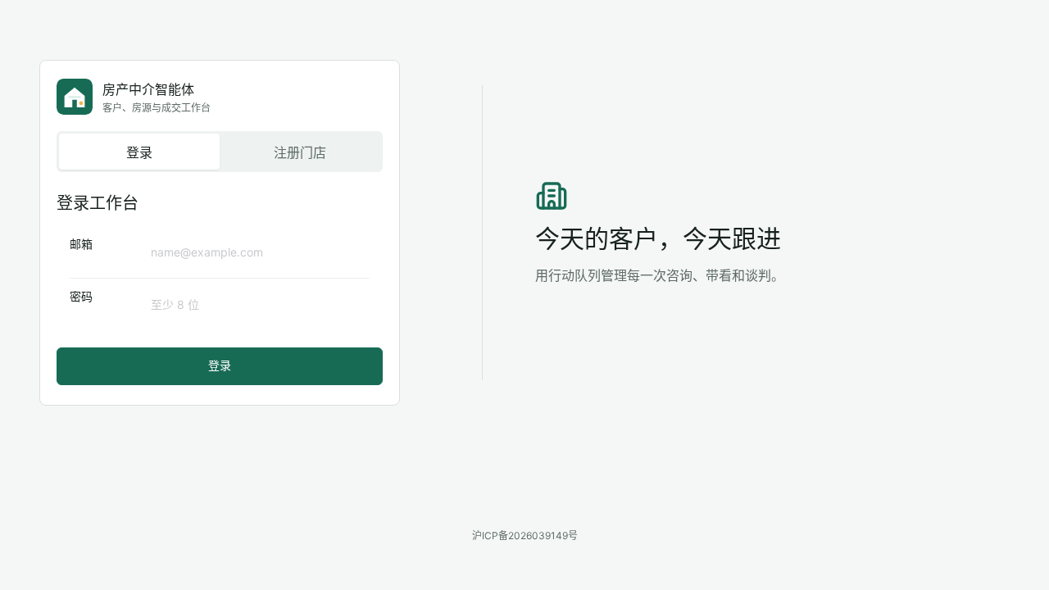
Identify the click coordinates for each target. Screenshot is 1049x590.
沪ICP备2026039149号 (525, 535)
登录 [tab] (139, 152)
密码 (81, 296)
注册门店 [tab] (300, 152)
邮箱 (81, 244)
